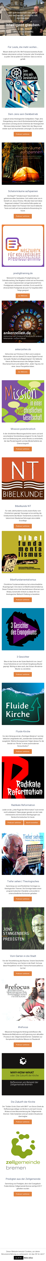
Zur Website (22, 296)
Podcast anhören (22, 134)
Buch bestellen (32, 822)
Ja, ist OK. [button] (18, 1258)
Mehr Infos (28, 1258)
